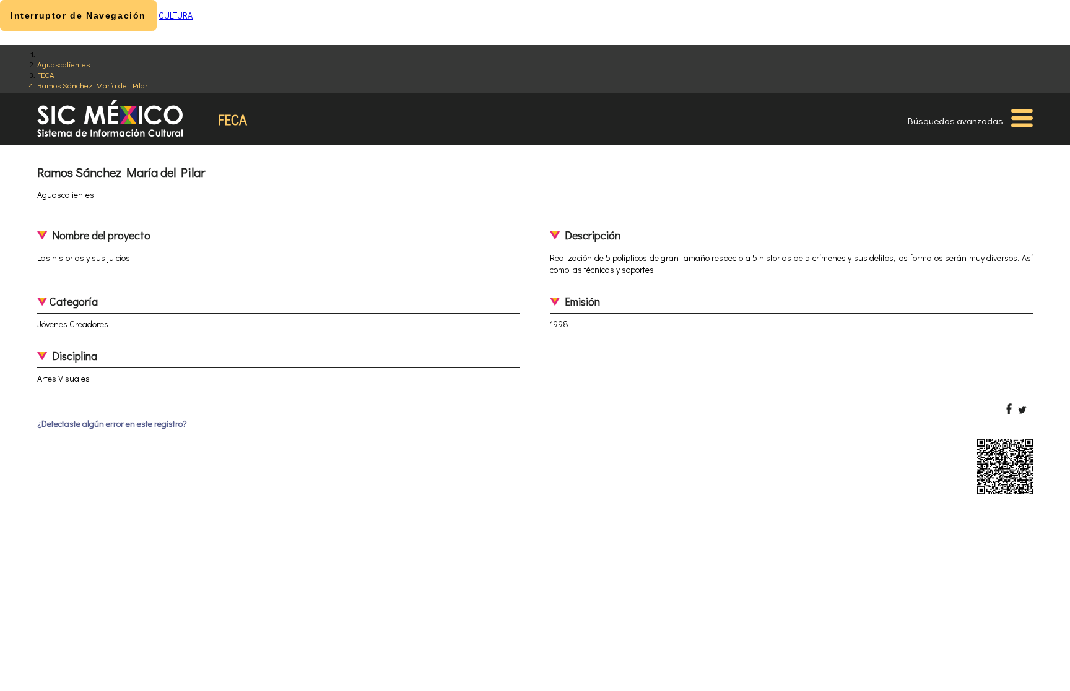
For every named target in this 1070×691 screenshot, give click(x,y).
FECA (45, 74)
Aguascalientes (63, 64)
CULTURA (176, 15)
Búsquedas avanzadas (955, 120)
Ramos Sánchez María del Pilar (92, 85)
